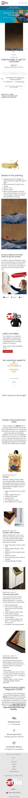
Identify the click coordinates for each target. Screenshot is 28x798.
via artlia (7, 351)
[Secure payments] (14, 730)
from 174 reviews (13, 366)
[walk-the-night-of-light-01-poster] (14, 282)
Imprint (14, 769)
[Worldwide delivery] (14, 743)
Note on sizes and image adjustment (14, 86)
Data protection (14, 771)
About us (14, 762)
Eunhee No (14, 57)
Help (13, 758)
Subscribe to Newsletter (14, 776)
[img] (14, 364)
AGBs (14, 766)
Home (13, 55)
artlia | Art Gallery (13, 754)
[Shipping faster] (14, 718)
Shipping (6, 67)
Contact (14, 764)
